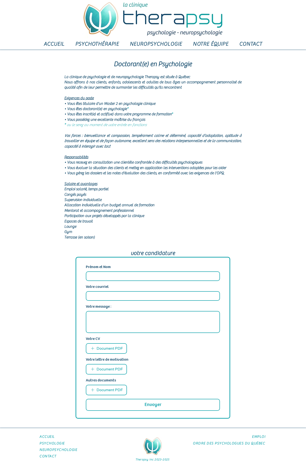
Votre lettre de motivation (107, 360)
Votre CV (93, 339)
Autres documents (101, 380)
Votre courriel (97, 287)
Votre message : (98, 307)
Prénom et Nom (98, 267)
